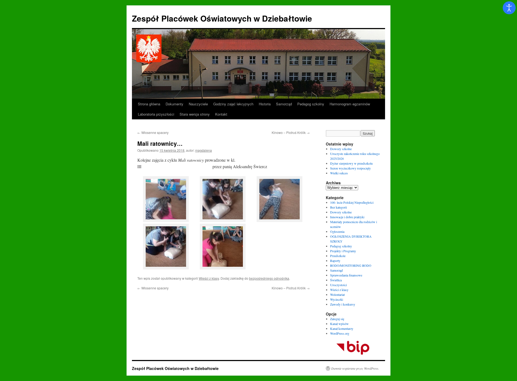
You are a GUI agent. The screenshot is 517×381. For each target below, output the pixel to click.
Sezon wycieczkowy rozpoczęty (350, 168)
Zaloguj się (337, 319)
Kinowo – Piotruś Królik (291, 132)
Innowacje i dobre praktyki (347, 217)
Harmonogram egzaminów (350, 103)
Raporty (335, 260)
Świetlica (336, 280)
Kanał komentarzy (341, 328)
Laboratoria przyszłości (156, 114)
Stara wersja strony (195, 114)
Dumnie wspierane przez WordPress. (355, 368)
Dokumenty (174, 103)
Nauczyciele (198, 103)
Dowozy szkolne (341, 149)
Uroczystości (338, 285)
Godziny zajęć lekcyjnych (233, 103)
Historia (265, 103)
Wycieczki (336, 299)
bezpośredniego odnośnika (269, 278)
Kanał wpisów (339, 323)
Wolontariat (337, 294)
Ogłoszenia (337, 231)
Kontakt (221, 114)
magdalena (203, 150)
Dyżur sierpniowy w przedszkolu (351, 163)
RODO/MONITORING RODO (350, 265)
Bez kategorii (338, 207)
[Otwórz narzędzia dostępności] (509, 7)
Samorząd (284, 103)
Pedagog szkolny (310, 103)
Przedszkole (337, 256)
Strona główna (149, 103)
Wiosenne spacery (153, 132)
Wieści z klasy (209, 278)
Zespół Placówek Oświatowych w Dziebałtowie (222, 18)
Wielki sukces (339, 173)
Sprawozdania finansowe (346, 275)
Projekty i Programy (343, 251)
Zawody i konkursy (342, 304)
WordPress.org (339, 333)
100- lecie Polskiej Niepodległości (351, 202)
